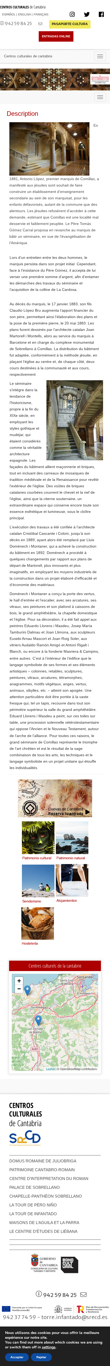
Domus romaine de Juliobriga (42, 1161)
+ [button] (19, 980)
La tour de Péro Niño (33, 1205)
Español (8, 14)
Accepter (16, 1357)
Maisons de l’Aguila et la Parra (44, 1222)
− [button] (19, 988)
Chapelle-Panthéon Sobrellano (45, 1196)
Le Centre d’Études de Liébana (43, 1231)
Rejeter (41, 1357)
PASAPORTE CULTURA (70, 24)
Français (41, 14)
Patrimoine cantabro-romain (42, 1169)
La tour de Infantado (33, 1213)
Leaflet (50, 1069)
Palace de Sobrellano (34, 1187)
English (24, 14)
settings (49, 1347)
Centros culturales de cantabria (28, 56)
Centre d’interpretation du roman (48, 1178)
